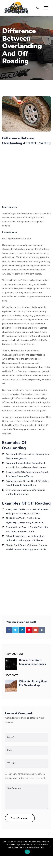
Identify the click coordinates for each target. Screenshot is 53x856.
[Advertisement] (26, 176)
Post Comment (20, 818)
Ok (27, 852)
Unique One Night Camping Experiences (32, 662)
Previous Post (14, 654)
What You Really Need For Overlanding (33, 683)
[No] (49, 847)
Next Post (11, 675)
